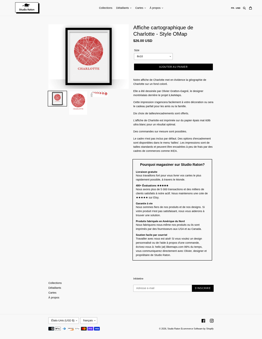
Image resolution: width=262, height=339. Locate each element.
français (88, 320)
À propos (53, 297)
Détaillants (54, 287)
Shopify (210, 328)
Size (136, 50)
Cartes (52, 292)
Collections (55, 282)
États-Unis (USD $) (62, 320)
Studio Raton (173, 328)
